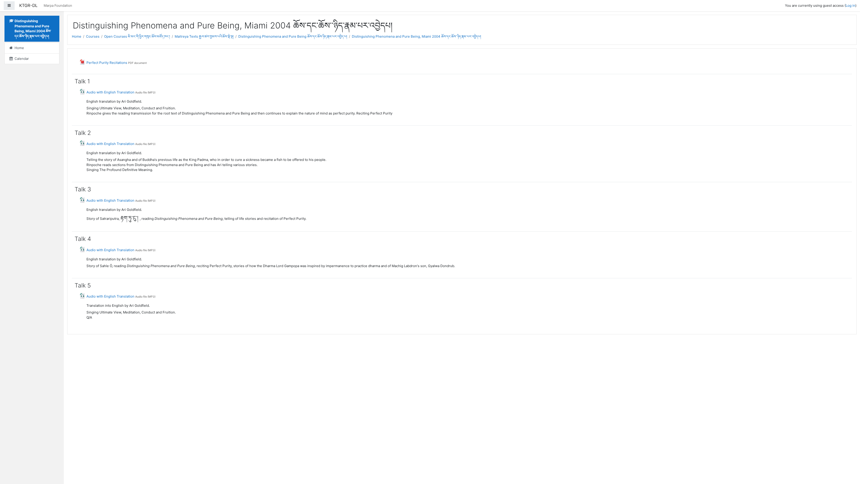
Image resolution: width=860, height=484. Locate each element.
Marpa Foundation (58, 5)
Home (76, 36)
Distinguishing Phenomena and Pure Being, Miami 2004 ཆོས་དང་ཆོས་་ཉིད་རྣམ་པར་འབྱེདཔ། (416, 36)
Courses (92, 36)
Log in (850, 5)
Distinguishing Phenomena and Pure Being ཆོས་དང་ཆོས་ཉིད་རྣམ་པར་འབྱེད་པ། (292, 36)
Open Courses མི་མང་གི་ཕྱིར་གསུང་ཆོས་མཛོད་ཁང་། (137, 36)
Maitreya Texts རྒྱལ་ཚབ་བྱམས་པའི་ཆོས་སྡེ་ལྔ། (204, 36)
